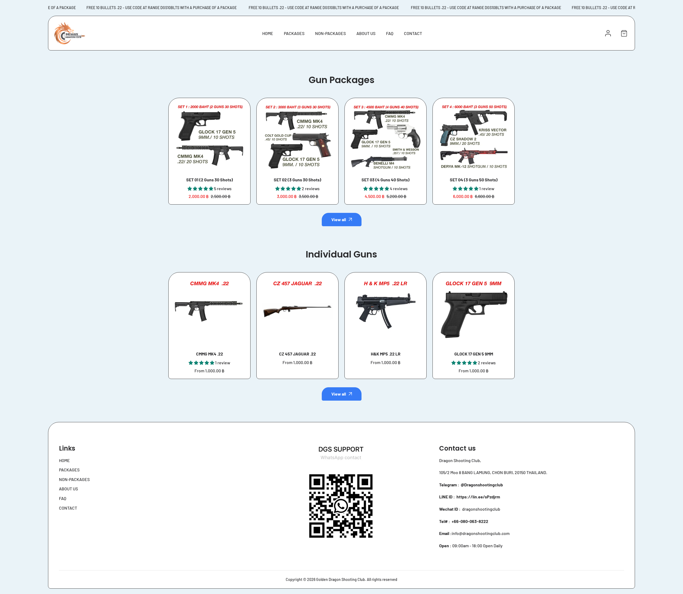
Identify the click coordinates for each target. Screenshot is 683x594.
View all (338, 219)
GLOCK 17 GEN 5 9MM (473, 353)
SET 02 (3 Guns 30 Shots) (297, 179)
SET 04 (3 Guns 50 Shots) (474, 179)
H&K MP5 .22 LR (385, 353)
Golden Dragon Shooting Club (340, 579)
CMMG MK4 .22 (209, 353)
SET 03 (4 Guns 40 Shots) (386, 179)
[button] (624, 33)
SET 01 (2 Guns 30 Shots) (209, 179)
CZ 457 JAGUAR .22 (297, 353)
